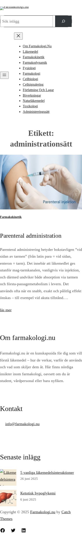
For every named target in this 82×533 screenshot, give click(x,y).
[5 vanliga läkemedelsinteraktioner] (8, 479)
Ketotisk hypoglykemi (38, 493)
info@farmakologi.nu (22, 424)
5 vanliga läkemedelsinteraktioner (47, 472)
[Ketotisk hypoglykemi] (8, 499)
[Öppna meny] (4, 75)
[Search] (63, 21)
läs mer (6, 310)
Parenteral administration (30, 235)
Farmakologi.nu (42, 512)
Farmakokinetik (11, 217)
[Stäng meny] (18, 36)
